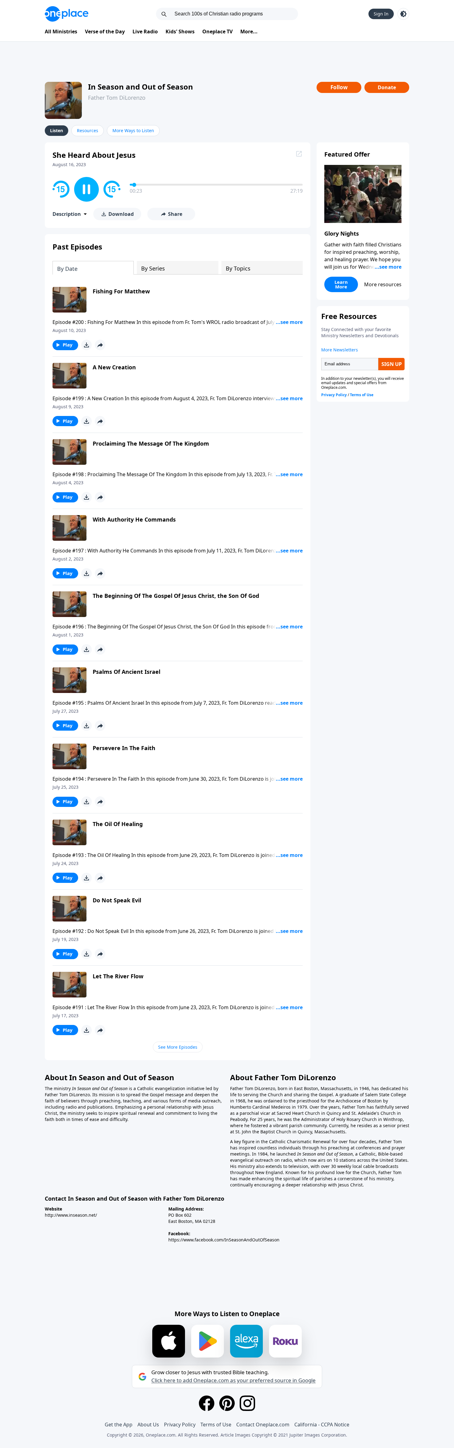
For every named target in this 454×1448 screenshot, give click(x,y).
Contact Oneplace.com (262, 1424)
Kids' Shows (180, 31)
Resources (87, 130)
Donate (387, 87)
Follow (339, 87)
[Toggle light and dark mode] (403, 14)
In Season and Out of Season (140, 87)
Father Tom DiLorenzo (116, 97)
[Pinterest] (227, 1403)
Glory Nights (341, 233)
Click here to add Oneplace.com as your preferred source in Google (233, 1380)
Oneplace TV (217, 31)
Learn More (341, 284)
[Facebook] (206, 1403)
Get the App (118, 1424)
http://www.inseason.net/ (71, 1215)
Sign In (381, 14)
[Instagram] (247, 1403)
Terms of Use (215, 1424)
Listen (56, 130)
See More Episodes (177, 1047)
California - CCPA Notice (321, 1424)
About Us (148, 1424)
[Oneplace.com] (66, 14)
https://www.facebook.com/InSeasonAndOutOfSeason (224, 1240)
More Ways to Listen (133, 130)
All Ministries (61, 31)
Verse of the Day (105, 31)
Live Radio (145, 31)
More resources (382, 284)
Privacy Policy (179, 1424)
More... (249, 31)
